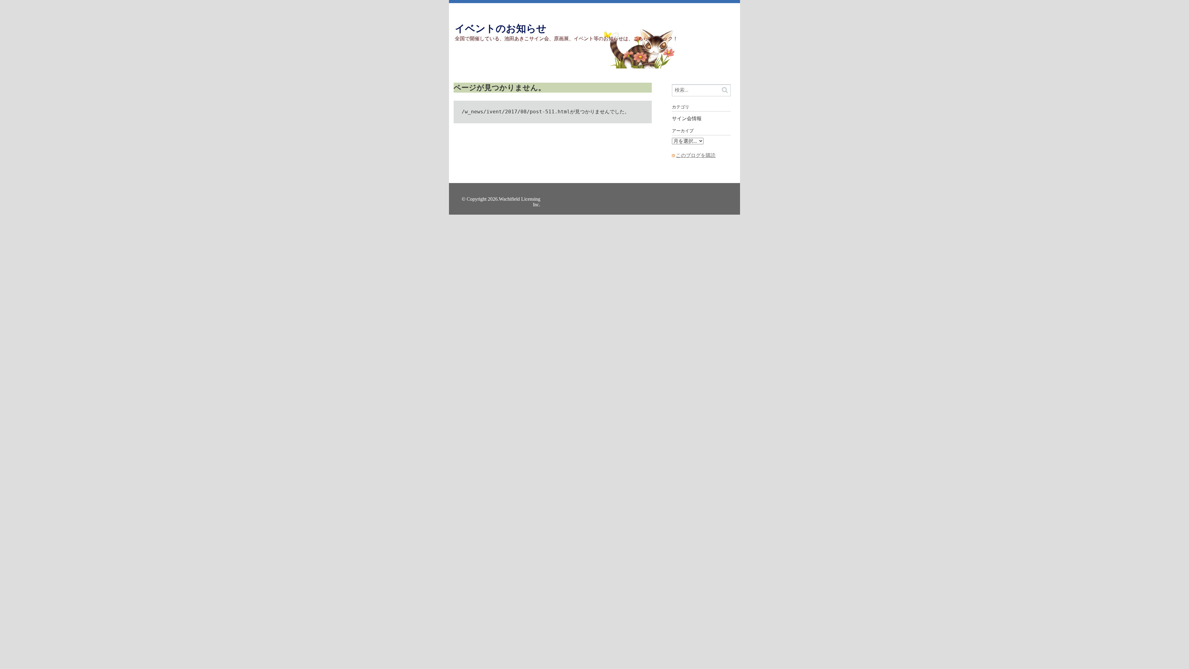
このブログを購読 (696, 155)
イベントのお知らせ (501, 28)
